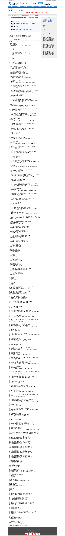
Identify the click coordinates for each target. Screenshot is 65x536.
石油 (13, 10)
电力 (9, 10)
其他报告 (55, 8)
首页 (11, 6)
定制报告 (39, 6)
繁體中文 (55, 0)
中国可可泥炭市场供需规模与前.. (48, 46)
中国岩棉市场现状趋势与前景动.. (48, 52)
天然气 (16, 10)
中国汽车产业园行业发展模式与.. (48, 45)
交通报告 (33, 8)
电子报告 (52, 8)
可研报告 (25, 6)
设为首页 (46, 0)
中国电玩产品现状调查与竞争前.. (48, 37)
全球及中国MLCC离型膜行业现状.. (49, 40)
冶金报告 (23, 8)
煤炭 (11, 10)
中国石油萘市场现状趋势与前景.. (48, 51)
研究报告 (18, 6)
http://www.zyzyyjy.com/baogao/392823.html (20, 525)
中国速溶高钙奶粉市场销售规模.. (48, 53)
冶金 (15, 15)
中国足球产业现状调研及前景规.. (48, 54)
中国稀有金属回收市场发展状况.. (48, 47)
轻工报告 (39, 8)
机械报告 (26, 8)
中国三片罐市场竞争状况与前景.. (48, 44)
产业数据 (46, 6)
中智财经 (52, 6)
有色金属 (17, 15)
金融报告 (29, 8)
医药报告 (17, 8)
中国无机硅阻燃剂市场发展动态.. (48, 34)
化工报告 (20, 8)
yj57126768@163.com (39, 529)
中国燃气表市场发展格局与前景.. (48, 38)
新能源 (19, 10)
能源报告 (14, 8)
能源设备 (22, 10)
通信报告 (48, 8)
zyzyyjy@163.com (33, 529)
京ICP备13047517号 (36, 532)
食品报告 (36, 8)
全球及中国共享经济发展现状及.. (48, 57)
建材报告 (42, 8)
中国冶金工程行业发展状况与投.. (48, 39)
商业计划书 (32, 6)
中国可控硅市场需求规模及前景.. (48, 50)
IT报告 (46, 8)
